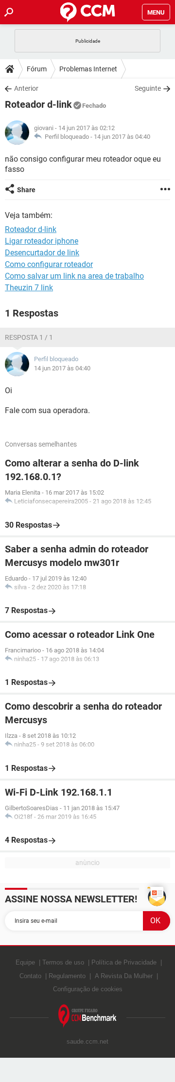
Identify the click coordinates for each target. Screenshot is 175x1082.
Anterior (26, 88)
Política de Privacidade (124, 962)
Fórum (37, 69)
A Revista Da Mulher (124, 976)
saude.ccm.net (87, 1041)
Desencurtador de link (42, 252)
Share (26, 190)
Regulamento (67, 976)
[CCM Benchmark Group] (87, 1016)
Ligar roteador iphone (41, 241)
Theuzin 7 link (29, 287)
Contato (30, 976)
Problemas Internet (88, 69)
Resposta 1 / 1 (29, 337)
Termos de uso (63, 962)
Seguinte (148, 88)
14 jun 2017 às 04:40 (122, 136)
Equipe (25, 962)
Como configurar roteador (49, 264)
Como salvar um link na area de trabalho (74, 276)
